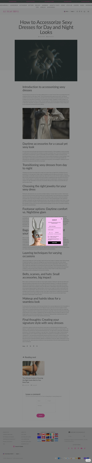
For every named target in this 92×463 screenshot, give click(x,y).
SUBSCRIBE (54, 242)
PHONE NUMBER (51, 229)
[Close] (61, 218)
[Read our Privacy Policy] (60, 239)
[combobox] (50, 232)
